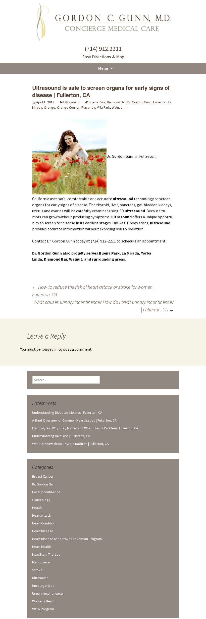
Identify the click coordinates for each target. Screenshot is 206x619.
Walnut (117, 107)
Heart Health (41, 546)
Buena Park (97, 102)
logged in (49, 349)
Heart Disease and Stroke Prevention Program (67, 539)
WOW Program (43, 609)
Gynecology (41, 500)
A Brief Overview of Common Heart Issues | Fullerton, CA (74, 420)
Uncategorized (43, 585)
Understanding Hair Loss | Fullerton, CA (61, 436)
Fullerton (160, 102)
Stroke (37, 570)
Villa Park (103, 107)
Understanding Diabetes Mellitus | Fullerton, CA (67, 412)
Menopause (41, 562)
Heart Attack (41, 515)
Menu (103, 68)
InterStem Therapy (46, 554)
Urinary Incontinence (47, 593)
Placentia (88, 107)
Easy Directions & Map (103, 57)
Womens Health (44, 601)
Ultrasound (71, 102)
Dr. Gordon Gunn (139, 102)
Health (37, 507)
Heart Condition (44, 523)
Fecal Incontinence (46, 492)
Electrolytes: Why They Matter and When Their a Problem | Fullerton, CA (85, 428)
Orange (49, 107)
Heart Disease (42, 531)
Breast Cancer (43, 476)
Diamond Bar (116, 102)
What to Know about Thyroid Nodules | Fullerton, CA (70, 443)
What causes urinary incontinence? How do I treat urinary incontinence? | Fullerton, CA (103, 306)
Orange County (68, 107)
